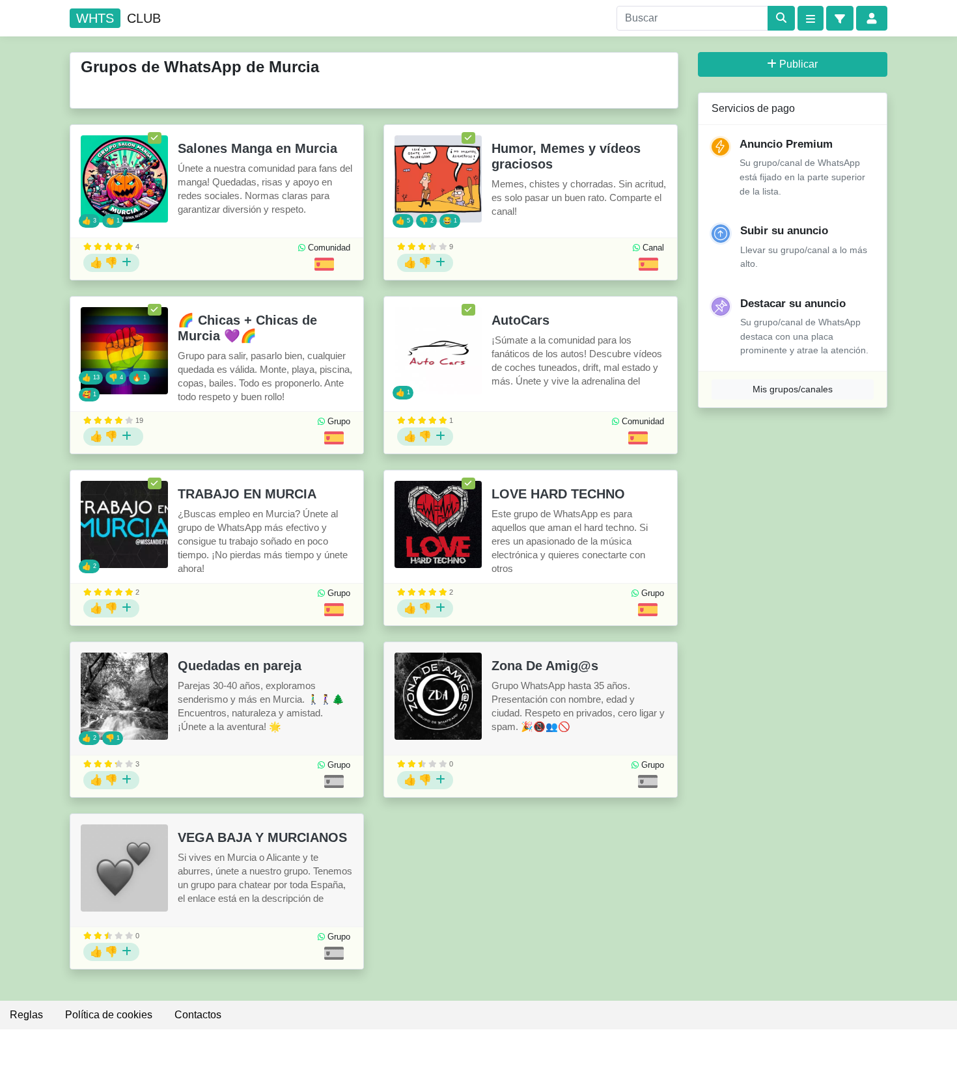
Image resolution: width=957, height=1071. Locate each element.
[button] (839, 18)
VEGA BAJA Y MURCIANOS (262, 837)
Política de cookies (108, 1014)
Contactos (197, 1014)
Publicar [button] (798, 64)
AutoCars (520, 320)
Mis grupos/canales (793, 389)
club (118, 18)
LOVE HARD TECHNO (558, 494)
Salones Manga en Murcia (257, 148)
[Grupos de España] (324, 264)
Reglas (26, 1014)
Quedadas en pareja (239, 665)
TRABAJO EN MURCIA (247, 494)
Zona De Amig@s (545, 665)
